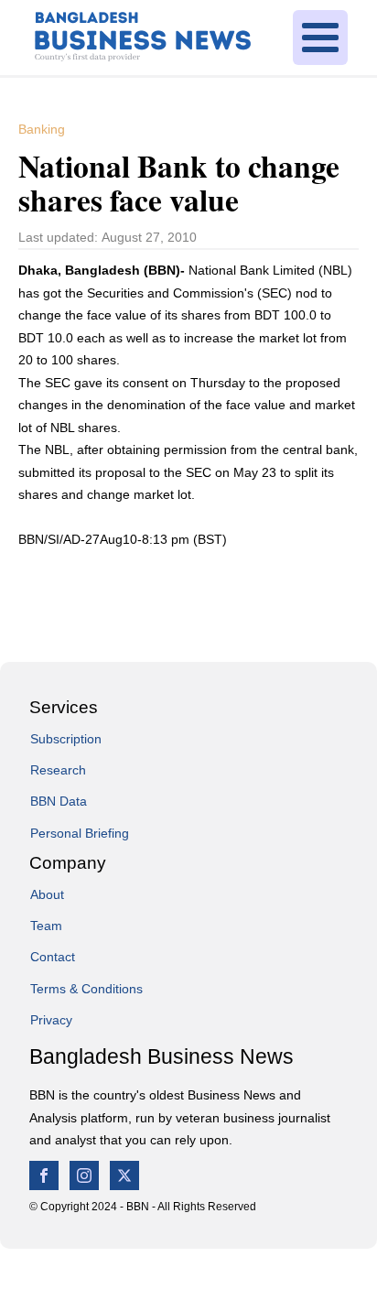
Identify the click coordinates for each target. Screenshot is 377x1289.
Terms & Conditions (86, 988)
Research (58, 770)
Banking (41, 129)
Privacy (51, 1020)
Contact (52, 956)
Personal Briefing (79, 833)
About (47, 894)
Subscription (66, 738)
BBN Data (58, 801)
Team (46, 925)
